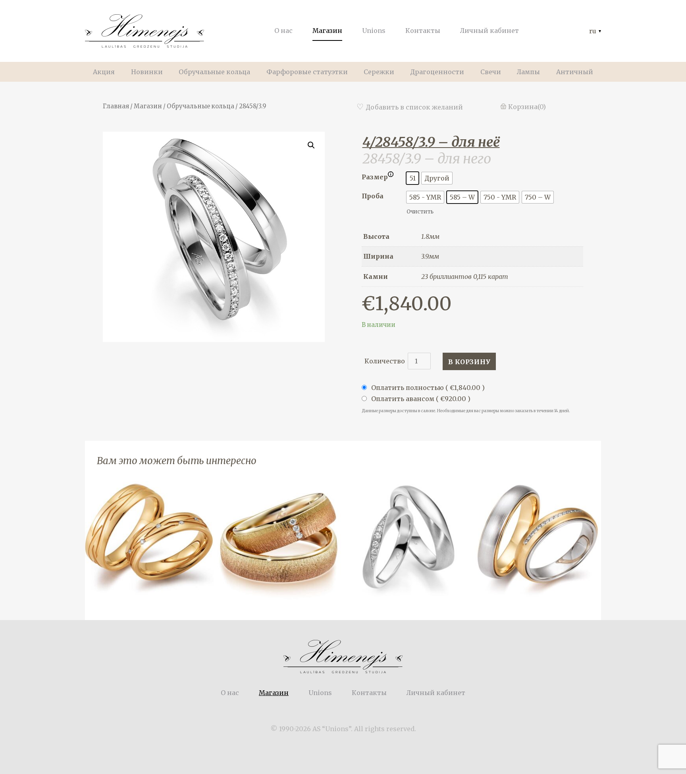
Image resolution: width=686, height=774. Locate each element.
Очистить (420, 211)
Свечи (490, 72)
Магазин (327, 31)
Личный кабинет (489, 31)
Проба (372, 196)
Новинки (147, 72)
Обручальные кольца (214, 72)
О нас (283, 31)
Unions (373, 31)
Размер (375, 177)
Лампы (528, 72)
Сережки (379, 72)
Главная (116, 106)
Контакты (422, 31)
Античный (574, 72)
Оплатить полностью (427, 388)
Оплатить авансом (420, 399)
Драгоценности (437, 72)
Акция (104, 72)
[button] (470, 142)
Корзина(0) (527, 107)
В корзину (469, 362)
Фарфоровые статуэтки (307, 72)
